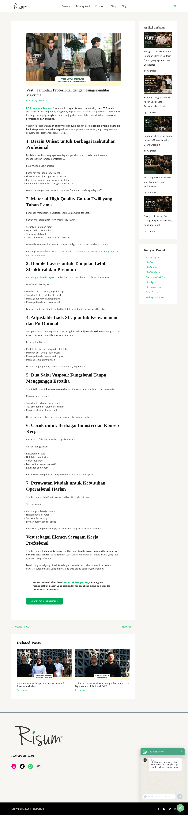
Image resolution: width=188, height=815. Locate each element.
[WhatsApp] (30, 766)
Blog (124, 6)
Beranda (66, 6)
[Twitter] (170, 809)
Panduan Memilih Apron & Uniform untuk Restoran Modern (41, 685)
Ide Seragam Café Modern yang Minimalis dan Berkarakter (157, 182)
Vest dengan (40, 277)
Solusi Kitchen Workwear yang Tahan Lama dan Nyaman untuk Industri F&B (102, 685)
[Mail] (38, 766)
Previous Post (20, 626)
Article (29, 100)
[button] (104, 6)
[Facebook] (164, 809)
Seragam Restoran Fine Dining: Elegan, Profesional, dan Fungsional (158, 220)
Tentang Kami (83, 6)
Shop (113, 6)
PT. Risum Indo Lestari (38, 108)
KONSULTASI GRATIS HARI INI (44, 601)
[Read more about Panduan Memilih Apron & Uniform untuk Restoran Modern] (44, 664)
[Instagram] (13, 766)
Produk (99, 6)
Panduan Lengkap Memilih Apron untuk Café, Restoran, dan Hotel (157, 102)
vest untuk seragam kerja (76, 582)
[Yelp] (158, 809)
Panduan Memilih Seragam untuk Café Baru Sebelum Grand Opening (158, 140)
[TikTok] (22, 766)
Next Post (128, 626)
